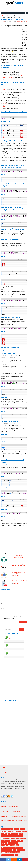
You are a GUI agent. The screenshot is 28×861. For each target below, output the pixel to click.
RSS (9, 796)
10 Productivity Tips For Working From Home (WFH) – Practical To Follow (14, 821)
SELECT (23, 75)
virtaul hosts (3, 852)
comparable (16, 829)
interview (18, 836)
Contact (3, 767)
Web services (17, 852)
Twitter (12, 796)
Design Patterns (23, 831)
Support (3, 770)
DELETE (13, 77)
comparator (22, 829)
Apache (11, 829)
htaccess (2, 836)
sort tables (3, 850)
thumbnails (19, 850)
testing (14, 850)
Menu (2, 13)
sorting (21, 847)
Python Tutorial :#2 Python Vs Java (8, 804)
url (23, 850)
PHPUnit (20, 840)
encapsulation (4, 833)
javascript (9, 838)
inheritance (12, 836)
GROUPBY (5, 106)
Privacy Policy (5, 772)
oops (2, 840)
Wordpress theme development (7, 854)
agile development (5, 829)
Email (2, 796)
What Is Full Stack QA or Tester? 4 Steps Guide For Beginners (13, 814)
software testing (15, 847)
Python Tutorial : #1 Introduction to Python (10, 806)
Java (21, 836)
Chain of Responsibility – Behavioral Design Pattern (11, 809)
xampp (16, 854)
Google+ (7, 796)
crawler (11, 831)
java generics (3, 838)
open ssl (12, 840)
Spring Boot (9, 850)
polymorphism (4, 843)
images (7, 836)
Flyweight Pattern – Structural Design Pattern (10, 811)
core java (7, 831)
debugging (16, 831)
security (13, 845)
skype (17, 845)
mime (14, 838)
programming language (13, 843)
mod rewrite (18, 838)
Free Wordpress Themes (13, 833)
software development (5, 847)
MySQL (23, 838)
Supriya (3, 21)
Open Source (7, 840)
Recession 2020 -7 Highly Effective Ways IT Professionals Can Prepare (13, 817)
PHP (17, 840)
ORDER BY (5, 103)
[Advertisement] (14, 8)
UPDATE (9, 77)
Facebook (4, 796)
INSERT (4, 77)
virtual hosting (10, 852)
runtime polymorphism (5, 845)
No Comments (16, 567)
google (20, 833)
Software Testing (20, 21)
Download (11, 638)
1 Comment (15, 558)
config (2, 831)
